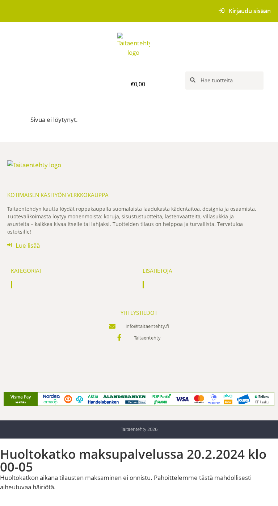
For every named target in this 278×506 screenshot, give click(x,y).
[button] (53, 84)
